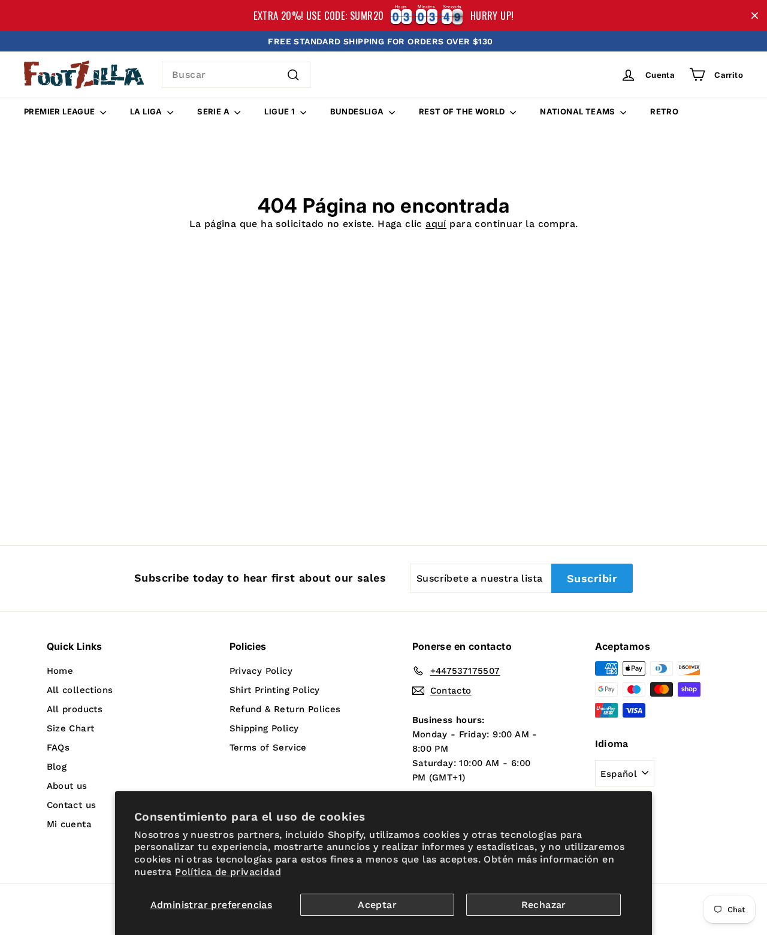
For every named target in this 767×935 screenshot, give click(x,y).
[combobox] (236, 75)
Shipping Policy (264, 728)
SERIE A (214, 111)
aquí (435, 223)
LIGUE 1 (280, 111)
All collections (80, 690)
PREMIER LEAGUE (60, 111)
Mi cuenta (69, 824)
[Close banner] (754, 16)
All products (75, 709)
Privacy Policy (261, 670)
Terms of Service (268, 747)
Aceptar (377, 904)
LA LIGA (147, 111)
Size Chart (71, 728)
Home (60, 670)
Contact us (71, 805)
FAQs (58, 747)
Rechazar (543, 904)
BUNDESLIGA (358, 111)
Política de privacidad (228, 871)
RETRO (664, 111)
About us (67, 785)
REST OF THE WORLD (463, 111)
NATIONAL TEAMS (578, 111)
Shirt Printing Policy (275, 690)
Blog (57, 766)
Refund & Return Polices (285, 709)
